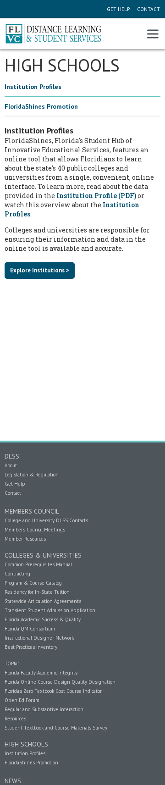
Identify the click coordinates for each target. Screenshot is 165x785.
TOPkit (12, 663)
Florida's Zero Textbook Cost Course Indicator (53, 691)
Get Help (15, 484)
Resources (15, 718)
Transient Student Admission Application (50, 610)
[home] (56, 34)
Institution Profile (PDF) (96, 195)
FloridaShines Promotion (31, 762)
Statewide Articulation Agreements (43, 601)
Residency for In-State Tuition (37, 592)
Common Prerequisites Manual (38, 564)
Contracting (17, 573)
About (11, 465)
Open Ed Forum (22, 700)
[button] (152, 34)
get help (118, 9)
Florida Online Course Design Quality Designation (60, 682)
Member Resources (25, 539)
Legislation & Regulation (32, 474)
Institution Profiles (25, 753)
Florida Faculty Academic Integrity (41, 672)
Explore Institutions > (39, 270)
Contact (13, 493)
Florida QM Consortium (30, 628)
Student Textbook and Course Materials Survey (56, 727)
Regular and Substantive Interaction (44, 709)
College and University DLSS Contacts (46, 520)
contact (148, 9)
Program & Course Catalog (33, 583)
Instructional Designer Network (39, 638)
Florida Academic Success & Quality (43, 619)
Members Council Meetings (35, 529)
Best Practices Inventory (31, 647)
